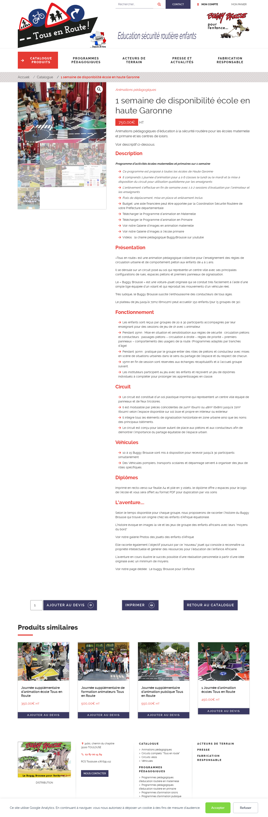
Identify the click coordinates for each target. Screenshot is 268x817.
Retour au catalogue (210, 605)
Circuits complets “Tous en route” (161, 753)
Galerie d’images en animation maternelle (165, 225)
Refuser (245, 808)
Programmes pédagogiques (86, 60)
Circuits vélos (149, 757)
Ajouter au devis (66, 605)
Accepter (218, 808)
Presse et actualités (182, 60)
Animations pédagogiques (135, 90)
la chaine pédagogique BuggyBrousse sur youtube (169, 237)
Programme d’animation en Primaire (167, 219)
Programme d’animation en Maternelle (169, 214)
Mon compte (209, 4)
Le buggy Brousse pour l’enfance (172, 569)
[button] (99, 89)
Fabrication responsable (230, 60)
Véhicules (147, 760)
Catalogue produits (41, 60)
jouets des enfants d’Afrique (175, 537)
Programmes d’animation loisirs (160, 792)
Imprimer (135, 605)
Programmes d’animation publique (161, 796)
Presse (203, 749)
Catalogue (149, 743)
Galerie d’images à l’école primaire (160, 231)
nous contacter (95, 773)
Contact (178, 4)
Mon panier (239, 4)
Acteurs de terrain (134, 60)
